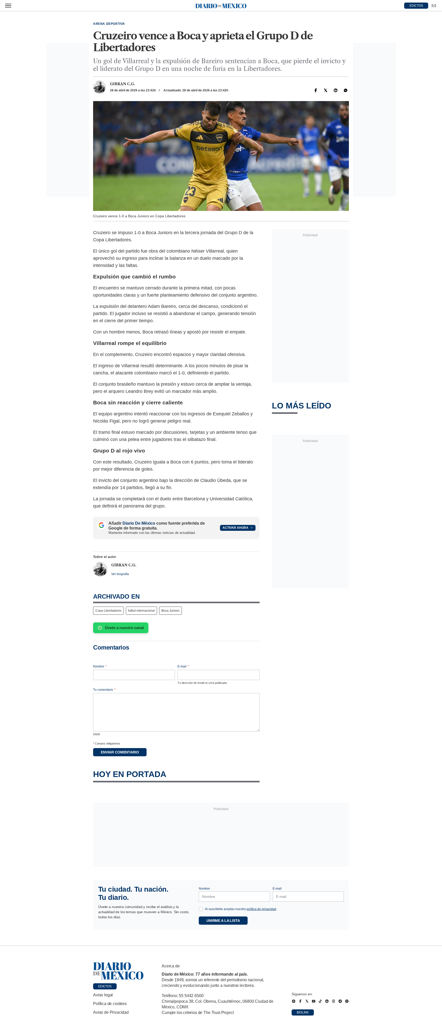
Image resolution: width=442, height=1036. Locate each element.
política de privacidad (261, 909)
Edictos (105, 986)
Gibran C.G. (122, 84)
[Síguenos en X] (307, 1001)
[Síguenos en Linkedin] (327, 1001)
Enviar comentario (120, 752)
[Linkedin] (335, 90)
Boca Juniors (170, 610)
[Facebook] (315, 90)
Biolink (303, 1012)
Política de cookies (110, 1003)
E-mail (183, 666)
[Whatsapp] (345, 90)
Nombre (100, 666)
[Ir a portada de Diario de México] (118, 971)
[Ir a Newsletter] (434, 6)
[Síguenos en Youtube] (314, 1001)
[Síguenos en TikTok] (320, 1001)
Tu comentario (104, 690)
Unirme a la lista (223, 921)
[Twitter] (325, 90)
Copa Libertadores (108, 610)
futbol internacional (141, 610)
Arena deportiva (109, 24)
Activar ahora (235, 528)
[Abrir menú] (8, 6)
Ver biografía (120, 574)
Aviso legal (103, 995)
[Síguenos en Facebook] (300, 1001)
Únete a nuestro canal (124, 627)
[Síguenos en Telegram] (340, 1001)
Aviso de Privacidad (111, 1012)
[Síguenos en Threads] (334, 1001)
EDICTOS (416, 5)
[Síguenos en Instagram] (294, 1001)
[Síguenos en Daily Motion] (347, 1001)
